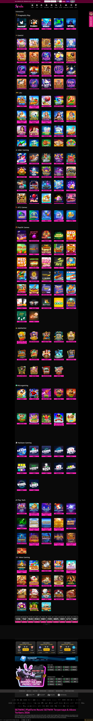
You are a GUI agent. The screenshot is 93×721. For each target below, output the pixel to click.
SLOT (41, 7)
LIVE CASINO (46, 7)
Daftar (67, 1)
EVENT (76, 7)
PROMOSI (71, 7)
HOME (32, 7)
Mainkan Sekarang (71, 658)
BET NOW (26, 649)
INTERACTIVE (65, 7)
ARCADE (60, 7)
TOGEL (37, 7)
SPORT (51, 7)
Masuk (64, 1)
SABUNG (56, 7)
